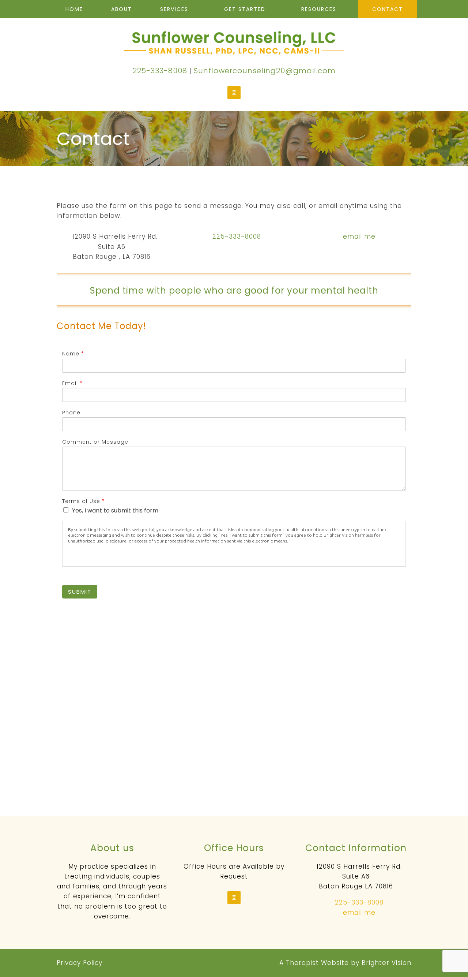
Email (72, 383)
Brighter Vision (386, 962)
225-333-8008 (160, 71)
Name (73, 353)
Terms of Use (83, 501)
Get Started (244, 9)
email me (359, 236)
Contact (387, 9)
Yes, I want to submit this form (115, 510)
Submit (79, 592)
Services (174, 9)
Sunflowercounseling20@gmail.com (265, 71)
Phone (71, 412)
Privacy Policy (79, 962)
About (121, 9)
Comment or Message (95, 442)
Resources (318, 9)
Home (74, 9)
